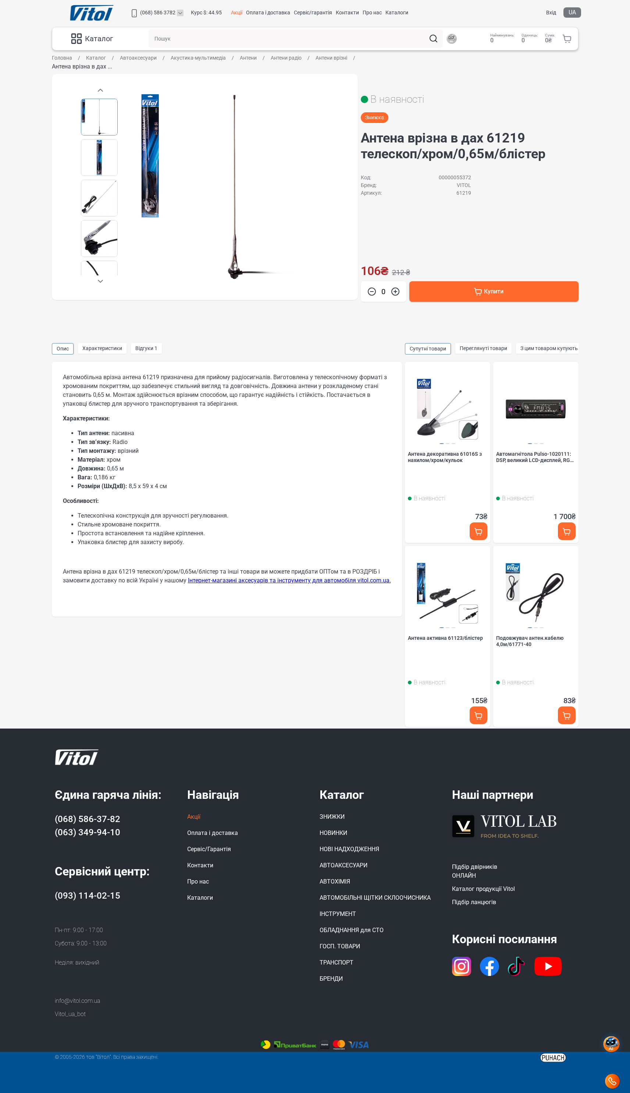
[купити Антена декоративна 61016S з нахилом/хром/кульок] (478, 531)
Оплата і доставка (268, 12)
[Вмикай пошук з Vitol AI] (451, 39)
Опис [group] (63, 349)
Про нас (372, 12)
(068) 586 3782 (157, 12)
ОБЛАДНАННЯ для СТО (352, 930)
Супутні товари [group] (428, 349)
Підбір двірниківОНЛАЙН (474, 871)
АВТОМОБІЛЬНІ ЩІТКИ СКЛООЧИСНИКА (375, 897)
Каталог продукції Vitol (483, 888)
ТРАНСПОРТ (336, 962)
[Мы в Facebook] (489, 966)
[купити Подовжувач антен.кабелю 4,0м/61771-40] (566, 715)
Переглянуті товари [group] (483, 348)
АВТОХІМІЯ (335, 881)
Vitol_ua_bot (70, 1014)
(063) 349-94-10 (87, 832)
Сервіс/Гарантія (209, 849)
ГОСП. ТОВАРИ (340, 946)
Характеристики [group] (102, 348)
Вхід (551, 12)
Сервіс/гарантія (313, 12)
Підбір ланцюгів (474, 902)
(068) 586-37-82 (87, 819)
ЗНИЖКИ (332, 816)
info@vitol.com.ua (77, 1000)
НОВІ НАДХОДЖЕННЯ (349, 849)
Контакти (347, 12)
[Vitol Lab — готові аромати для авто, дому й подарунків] (504, 825)
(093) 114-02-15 (87, 896)
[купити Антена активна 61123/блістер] (478, 715)
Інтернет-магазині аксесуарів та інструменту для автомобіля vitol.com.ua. (289, 580)
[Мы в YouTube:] (548, 966)
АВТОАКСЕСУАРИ (343, 865)
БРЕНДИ (331, 978)
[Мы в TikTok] (517, 966)
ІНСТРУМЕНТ (338, 913)
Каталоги (396, 12)
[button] (100, 280)
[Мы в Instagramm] (461, 966)
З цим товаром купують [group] (549, 348)
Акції (236, 12)
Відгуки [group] (146, 348)
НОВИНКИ (333, 832)
